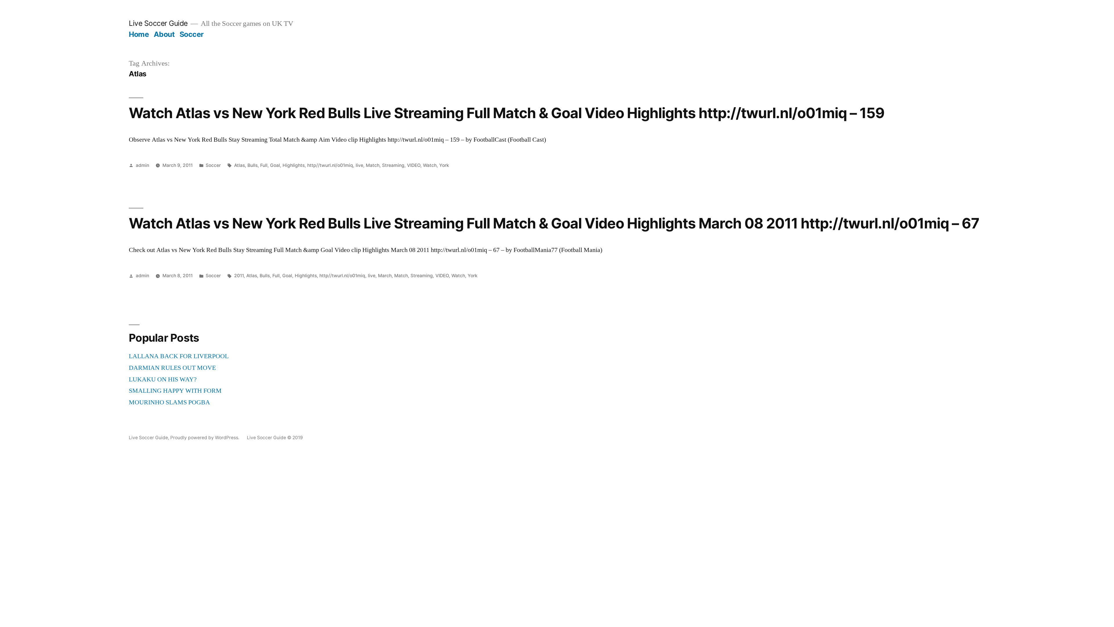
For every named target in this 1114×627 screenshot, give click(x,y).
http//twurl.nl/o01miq (330, 165)
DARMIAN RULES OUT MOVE (172, 368)
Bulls (252, 165)
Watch (430, 165)
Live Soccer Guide (158, 23)
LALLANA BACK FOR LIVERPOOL (179, 356)
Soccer (192, 34)
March (385, 275)
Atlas (239, 165)
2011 (239, 275)
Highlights (294, 165)
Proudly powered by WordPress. (205, 437)
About (164, 34)
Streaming (393, 165)
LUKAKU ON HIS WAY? (163, 379)
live (359, 165)
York (444, 165)
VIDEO (413, 165)
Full (263, 165)
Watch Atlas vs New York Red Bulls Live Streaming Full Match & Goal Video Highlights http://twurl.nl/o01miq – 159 (507, 113)
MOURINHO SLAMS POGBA (169, 402)
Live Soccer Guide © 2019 (275, 437)
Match (372, 165)
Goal (275, 165)
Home (139, 34)
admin (142, 165)
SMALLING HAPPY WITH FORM (175, 391)
